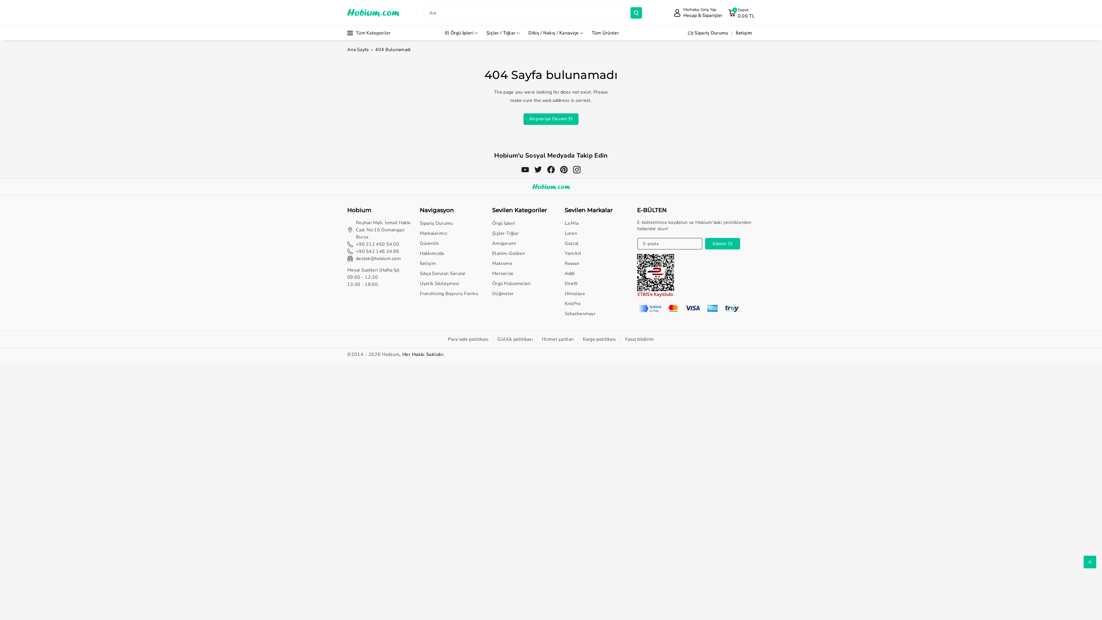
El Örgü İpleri (459, 33)
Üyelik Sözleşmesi (439, 283)
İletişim (428, 263)
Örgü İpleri (503, 223)
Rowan (572, 263)
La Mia (572, 223)
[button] (741, 13)
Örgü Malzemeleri (511, 283)
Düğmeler (503, 293)
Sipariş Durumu (436, 223)
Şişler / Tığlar (501, 33)
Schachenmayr (580, 314)
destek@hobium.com (378, 258)
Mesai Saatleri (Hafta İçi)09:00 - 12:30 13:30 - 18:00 (373, 277)
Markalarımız (433, 233)
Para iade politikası (468, 339)
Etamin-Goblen (508, 253)
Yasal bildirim (639, 339)
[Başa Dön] (1090, 562)
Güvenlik (429, 243)
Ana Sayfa (358, 49)
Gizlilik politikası (515, 339)
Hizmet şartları (558, 339)
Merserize (503, 273)
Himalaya (575, 293)
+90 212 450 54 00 (377, 244)
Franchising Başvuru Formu (449, 293)
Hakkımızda (432, 253)
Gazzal (572, 243)
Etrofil (571, 283)
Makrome (502, 263)
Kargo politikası (599, 339)
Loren (571, 233)
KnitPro (573, 304)
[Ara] (636, 13)
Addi (570, 273)
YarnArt (573, 253)
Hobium (390, 354)
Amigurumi (504, 243)
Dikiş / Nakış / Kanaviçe (553, 33)
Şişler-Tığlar (505, 233)
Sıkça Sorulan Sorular (443, 273)
